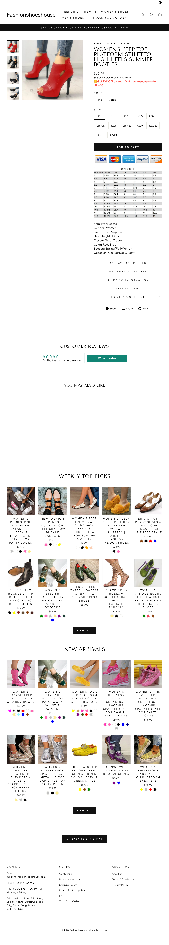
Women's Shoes (115, 11)
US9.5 (153, 126)
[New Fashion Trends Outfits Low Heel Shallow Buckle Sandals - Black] (50, 544)
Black (112, 100)
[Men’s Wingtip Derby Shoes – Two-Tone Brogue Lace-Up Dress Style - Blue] (154, 541)
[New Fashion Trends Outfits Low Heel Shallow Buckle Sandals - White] (54, 544)
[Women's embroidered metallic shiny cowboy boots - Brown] (27, 714)
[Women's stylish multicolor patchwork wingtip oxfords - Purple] (59, 616)
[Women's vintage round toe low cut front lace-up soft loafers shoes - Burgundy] (148, 616)
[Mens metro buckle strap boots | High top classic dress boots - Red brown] (18, 612)
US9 (140, 126)
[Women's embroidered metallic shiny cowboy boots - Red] (23, 710)
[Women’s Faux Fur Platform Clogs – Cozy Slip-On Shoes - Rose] (82, 710)
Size (97, 109)
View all (84, 630)
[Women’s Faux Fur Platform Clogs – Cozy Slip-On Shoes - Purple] (77, 714)
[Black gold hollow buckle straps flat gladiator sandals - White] (120, 616)
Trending (70, 11)
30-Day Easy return (128, 263)
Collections (109, 43)
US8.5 (127, 126)
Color (99, 93)
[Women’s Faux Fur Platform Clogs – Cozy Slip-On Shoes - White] (95, 710)
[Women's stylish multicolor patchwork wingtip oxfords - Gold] (54, 616)
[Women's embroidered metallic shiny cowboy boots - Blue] (23, 714)
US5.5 (113, 116)
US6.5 (139, 116)
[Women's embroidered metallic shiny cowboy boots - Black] (18, 710)
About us (117, 873)
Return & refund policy (72, 890)
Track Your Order (69, 901)
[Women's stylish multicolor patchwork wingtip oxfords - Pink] (46, 616)
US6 (125, 116)
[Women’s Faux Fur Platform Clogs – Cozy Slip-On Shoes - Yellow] (73, 710)
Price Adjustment (128, 296)
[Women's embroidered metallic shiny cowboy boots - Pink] (32, 710)
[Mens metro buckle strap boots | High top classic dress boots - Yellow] (14, 612)
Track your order (110, 17)
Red (99, 100)
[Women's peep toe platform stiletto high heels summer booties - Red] (22, 454)
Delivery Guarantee (128, 271)
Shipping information (128, 280)
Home (97, 43)
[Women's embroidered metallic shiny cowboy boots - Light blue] (18, 714)
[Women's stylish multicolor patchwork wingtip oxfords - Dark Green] (63, 616)
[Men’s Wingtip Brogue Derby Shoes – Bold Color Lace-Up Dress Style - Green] (88, 789)
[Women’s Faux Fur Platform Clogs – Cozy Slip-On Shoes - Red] (86, 714)
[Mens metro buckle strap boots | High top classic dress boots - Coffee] (23, 612)
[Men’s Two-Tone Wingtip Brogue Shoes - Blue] (118, 782)
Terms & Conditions (123, 879)
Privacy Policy (120, 884)
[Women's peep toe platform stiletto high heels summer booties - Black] (27, 454)
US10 (100, 135)
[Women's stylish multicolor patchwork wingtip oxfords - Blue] (52, 620)
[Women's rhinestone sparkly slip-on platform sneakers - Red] (150, 789)
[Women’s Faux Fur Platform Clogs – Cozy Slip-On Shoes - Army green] (82, 714)
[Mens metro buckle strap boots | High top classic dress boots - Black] (9, 612)
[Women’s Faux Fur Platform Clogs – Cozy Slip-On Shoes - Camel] (77, 710)
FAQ (61, 895)
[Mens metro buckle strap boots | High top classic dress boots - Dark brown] (32, 612)
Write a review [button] (107, 358)
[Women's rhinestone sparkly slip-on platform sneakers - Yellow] (141, 789)
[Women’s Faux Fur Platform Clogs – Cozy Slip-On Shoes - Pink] (86, 710)
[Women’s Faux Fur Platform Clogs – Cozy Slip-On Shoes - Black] (91, 710)
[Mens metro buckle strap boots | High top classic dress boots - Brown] (27, 612)
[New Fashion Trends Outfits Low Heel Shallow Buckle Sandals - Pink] (46, 544)
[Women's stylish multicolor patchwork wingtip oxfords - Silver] (50, 616)
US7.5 (101, 126)
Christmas (124, 43)
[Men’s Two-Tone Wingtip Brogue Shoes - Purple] (114, 782)
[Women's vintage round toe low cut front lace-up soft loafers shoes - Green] (143, 616)
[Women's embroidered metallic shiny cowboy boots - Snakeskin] (14, 710)
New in (90, 11)
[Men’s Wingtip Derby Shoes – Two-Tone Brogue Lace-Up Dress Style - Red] (150, 541)
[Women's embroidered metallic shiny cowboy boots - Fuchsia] (9, 710)
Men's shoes (73, 17)
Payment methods (69, 879)
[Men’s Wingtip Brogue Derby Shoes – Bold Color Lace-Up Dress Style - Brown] (84, 789)
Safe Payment (128, 288)
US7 (151, 116)
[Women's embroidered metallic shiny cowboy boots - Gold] (14, 714)
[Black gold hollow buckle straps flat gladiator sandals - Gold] (112, 616)
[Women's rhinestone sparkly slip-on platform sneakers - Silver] (146, 789)
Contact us (65, 873)
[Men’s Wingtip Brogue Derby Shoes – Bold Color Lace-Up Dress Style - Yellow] (80, 789)
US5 (99, 116)
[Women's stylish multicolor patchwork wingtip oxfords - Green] (41, 616)
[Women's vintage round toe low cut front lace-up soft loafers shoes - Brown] (152, 616)
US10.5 (114, 135)
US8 (114, 126)
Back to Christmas (86, 839)
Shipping (99, 77)
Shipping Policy (68, 884)
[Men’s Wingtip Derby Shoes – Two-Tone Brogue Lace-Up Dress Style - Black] (146, 541)
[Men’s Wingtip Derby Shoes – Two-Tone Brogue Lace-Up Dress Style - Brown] (141, 541)
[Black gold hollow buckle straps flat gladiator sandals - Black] (116, 616)
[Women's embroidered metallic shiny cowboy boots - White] (27, 710)
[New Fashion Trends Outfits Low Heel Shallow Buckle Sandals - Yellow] (59, 544)
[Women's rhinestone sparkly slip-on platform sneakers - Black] (154, 789)
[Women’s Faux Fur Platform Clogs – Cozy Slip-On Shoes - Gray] (91, 714)
